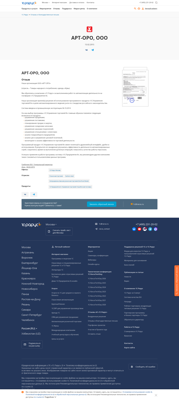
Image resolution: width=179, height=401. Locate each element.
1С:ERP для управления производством (67, 308)
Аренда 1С (56, 313)
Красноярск (29, 278)
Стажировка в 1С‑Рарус (133, 331)
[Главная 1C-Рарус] (29, 3)
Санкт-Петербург (32, 314)
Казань (26, 273)
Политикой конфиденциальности (39, 394)
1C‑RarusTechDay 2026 (97, 278)
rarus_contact (104, 229)
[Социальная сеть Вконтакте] (134, 229)
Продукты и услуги (29, 8)
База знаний (129, 265)
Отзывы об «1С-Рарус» (97, 312)
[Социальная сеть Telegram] (150, 229)
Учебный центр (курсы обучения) (65, 334)
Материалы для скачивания (135, 260)
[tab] (29, 8)
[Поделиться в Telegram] (92, 50)
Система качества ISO (133, 297)
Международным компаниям (63, 330)
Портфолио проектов (96, 325)
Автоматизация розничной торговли (66, 321)
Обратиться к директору (134, 319)
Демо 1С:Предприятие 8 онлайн (64, 281)
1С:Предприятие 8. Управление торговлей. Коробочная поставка (70, 187)
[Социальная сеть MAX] (155, 229)
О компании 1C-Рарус (133, 288)
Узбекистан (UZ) (31, 333)
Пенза (25, 294)
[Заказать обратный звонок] (156, 2)
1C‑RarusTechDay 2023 (97, 291)
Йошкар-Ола (29, 268)
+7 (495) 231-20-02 (146, 2)
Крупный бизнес (58, 304)
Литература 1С (57, 270)
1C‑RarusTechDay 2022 (97, 296)
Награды (127, 301)
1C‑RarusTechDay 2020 (97, 305)
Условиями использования (137, 392)
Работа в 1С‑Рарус (132, 327)
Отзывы (56, 8)
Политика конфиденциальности (80, 365)
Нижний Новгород (33, 283)
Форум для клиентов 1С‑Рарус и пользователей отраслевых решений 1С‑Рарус (139, 253)
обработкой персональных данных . (71, 394)
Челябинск (28, 320)
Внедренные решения (97, 316)
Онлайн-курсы (93, 264)
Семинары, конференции (98, 255)
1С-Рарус (25, 15)
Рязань (26, 304)
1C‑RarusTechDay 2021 (97, 300)
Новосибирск (30, 288)
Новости (127, 277)
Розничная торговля (56, 176)
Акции (90, 251)
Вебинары (92, 260)
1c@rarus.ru (138, 204)
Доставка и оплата (76, 2)
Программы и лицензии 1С (62, 258)
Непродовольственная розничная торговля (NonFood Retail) (69, 181)
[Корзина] (139, 8)
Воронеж (27, 257)
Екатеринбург (30, 263)
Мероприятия (45, 8)
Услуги (54, 288)
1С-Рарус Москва (55, 170)
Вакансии (128, 336)
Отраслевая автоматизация (63, 300)
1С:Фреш (55, 326)
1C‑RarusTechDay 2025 (97, 283)
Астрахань (28, 252)
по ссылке (26, 386)
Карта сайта (129, 347)
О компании (92, 8)
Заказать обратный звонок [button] (102, 204)
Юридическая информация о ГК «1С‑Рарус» (42, 365)
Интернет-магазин (59, 2)
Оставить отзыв (94, 334)
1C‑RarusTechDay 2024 (97, 287)
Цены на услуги (58, 339)
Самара (26, 309)
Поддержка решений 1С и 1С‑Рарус (139, 247)
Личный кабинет (62, 247)
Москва (26, 247)
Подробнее (49, 397)
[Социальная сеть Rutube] (145, 229)
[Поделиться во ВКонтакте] (87, 50)
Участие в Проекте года (97, 329)
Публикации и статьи (133, 272)
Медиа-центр (79, 8)
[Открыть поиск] (135, 8)
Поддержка (67, 8)
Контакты (90, 2)
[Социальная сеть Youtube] (139, 229)
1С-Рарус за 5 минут (132, 293)
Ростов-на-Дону (31, 299)
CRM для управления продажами (65, 317)
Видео (126, 281)
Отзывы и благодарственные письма (45, 15)
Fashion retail (69, 176)
